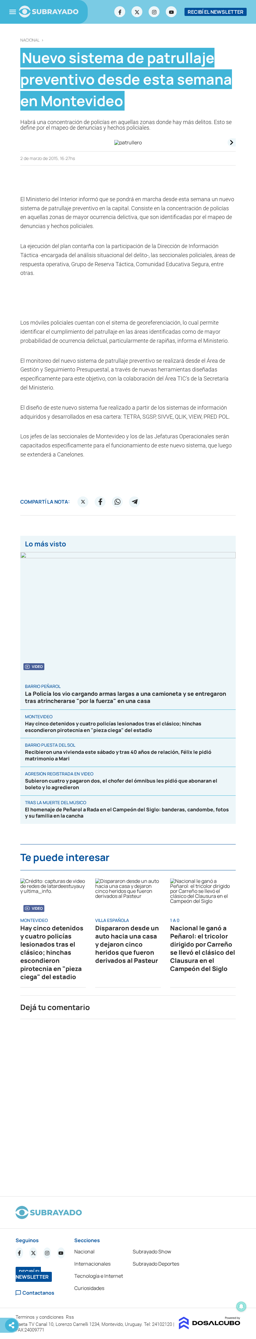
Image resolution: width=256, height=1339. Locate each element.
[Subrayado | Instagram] (154, 12)
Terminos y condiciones (40, 1317)
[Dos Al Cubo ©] (209, 1327)
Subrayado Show (152, 1251)
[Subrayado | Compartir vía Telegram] (134, 501)
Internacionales (92, 1263)
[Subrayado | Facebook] (119, 12)
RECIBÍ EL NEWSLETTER (216, 11)
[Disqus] (128, 1105)
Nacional (30, 40)
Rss (70, 1317)
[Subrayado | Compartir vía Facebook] (100, 501)
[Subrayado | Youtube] (171, 12)
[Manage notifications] (241, 1307)
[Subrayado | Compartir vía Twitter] (83, 501)
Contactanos (38, 1293)
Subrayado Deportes (156, 1263)
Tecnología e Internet (98, 1275)
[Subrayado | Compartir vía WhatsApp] (117, 501)
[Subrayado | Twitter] (137, 12)
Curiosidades (89, 1288)
